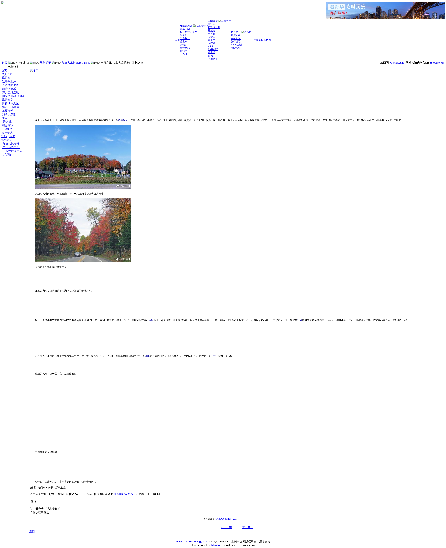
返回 (32, 531)
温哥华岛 (7, 99)
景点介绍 (7, 74)
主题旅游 (7, 129)
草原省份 (7, 110)
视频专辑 (7, 125)
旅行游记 (45, 62)
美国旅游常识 (11, 147)
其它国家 (7, 154)
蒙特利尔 (123, 120)
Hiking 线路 (8, 136)
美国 (5, 118)
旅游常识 (7, 140)
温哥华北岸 (9, 81)
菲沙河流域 (9, 88)
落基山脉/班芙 (11, 107)
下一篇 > (247, 527)
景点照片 (8, 121)
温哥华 (6, 77)
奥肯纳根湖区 (10, 103)
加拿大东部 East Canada (76, 62)
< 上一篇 (226, 527)
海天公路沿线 (10, 92)
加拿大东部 (9, 114)
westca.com (397, 62)
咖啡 (147, 355)
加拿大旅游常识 (12, 143)
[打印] (34, 69)
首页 (4, 62)
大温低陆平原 (10, 85)
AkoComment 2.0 (226, 518)
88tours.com (437, 62)
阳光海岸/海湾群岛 (13, 96)
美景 (213, 355)
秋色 (299, 320)
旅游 (151, 320)
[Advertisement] (15, 209)
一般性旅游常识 (12, 151)
